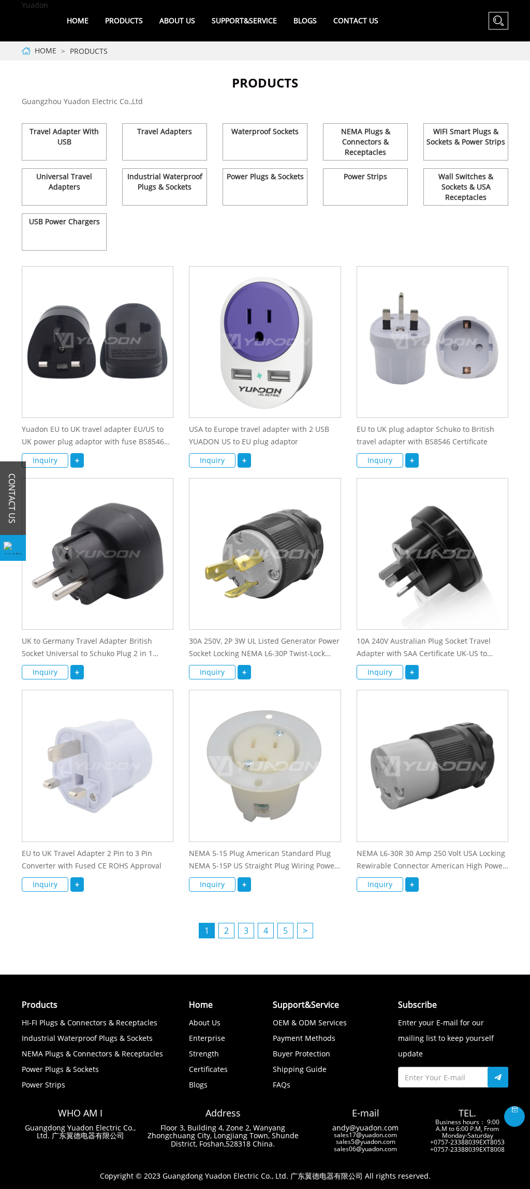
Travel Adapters (164, 131)
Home (78, 20)
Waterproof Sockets (265, 131)
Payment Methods (304, 1038)
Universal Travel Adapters (64, 181)
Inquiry (45, 460)
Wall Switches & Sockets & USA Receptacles (465, 186)
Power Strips (365, 176)
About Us (204, 1022)
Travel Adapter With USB (64, 136)
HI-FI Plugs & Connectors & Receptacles (89, 1022)
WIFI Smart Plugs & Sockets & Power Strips (465, 136)
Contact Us (355, 20)
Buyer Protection (301, 1053)
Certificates (208, 1069)
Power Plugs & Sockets (265, 176)
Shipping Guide (300, 1069)
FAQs (281, 1085)
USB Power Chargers (64, 221)
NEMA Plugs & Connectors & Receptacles (365, 141)
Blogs (305, 20)
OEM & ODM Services (310, 1022)
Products (89, 51)
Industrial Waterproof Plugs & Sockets (164, 181)
